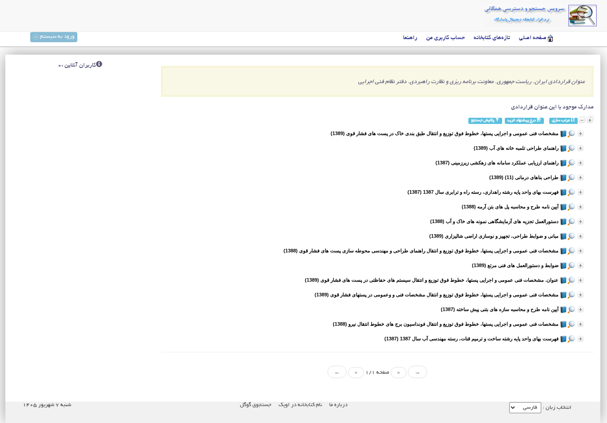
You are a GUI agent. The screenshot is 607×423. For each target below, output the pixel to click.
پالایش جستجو (483, 121)
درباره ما (338, 405)
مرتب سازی (561, 121)
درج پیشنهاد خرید (522, 121)
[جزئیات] (580, 133)
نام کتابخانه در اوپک (300, 405)
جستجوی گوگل (256, 405)
